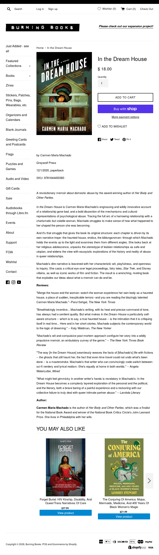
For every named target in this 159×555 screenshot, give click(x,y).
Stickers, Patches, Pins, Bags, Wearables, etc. (18, 100)
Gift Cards (13, 188)
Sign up (53, 9)
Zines (10, 85)
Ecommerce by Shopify (64, 544)
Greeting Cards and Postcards (16, 142)
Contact (11, 271)
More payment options (125, 117)
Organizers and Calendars (16, 117)
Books (18, 75)
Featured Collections (18, 63)
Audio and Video (17, 178)
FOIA (9, 252)
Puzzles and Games (14, 166)
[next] (149, 481)
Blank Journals (16, 129)
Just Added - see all (17, 48)
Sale (9, 198)
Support (11, 242)
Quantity (102, 76)
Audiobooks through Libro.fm (17, 210)
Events (10, 222)
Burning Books (33, 544)
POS (44, 544)
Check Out (146, 9)
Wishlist (11, 262)
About (10, 232)
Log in (40, 9)
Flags (10, 154)
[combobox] (24, 8)
